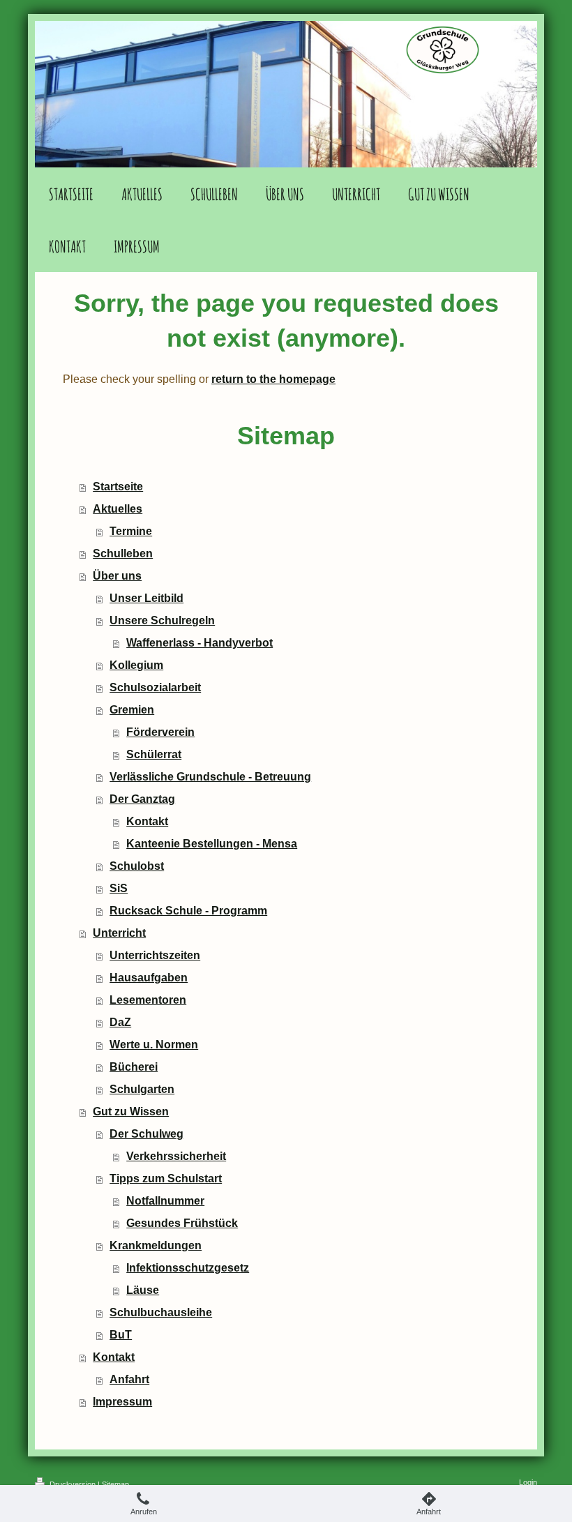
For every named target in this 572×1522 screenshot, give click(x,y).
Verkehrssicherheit (176, 1156)
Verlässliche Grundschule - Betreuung (210, 777)
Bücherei (134, 1067)
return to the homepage (273, 379)
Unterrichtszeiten (155, 955)
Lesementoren (148, 1000)
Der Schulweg (146, 1134)
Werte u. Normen (154, 1044)
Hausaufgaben (149, 978)
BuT (121, 1335)
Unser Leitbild (146, 598)
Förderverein (160, 732)
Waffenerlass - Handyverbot (199, 643)
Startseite (118, 486)
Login (528, 1482)
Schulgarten (142, 1089)
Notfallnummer (165, 1201)
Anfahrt (129, 1379)
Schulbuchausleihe (161, 1312)
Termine (131, 531)
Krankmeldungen (156, 1245)
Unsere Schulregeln (162, 620)
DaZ (120, 1022)
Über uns (117, 576)
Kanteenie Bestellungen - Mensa (211, 844)
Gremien (132, 710)
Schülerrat (153, 754)
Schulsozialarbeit (155, 687)
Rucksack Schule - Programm (188, 911)
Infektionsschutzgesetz (187, 1268)
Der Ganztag (142, 799)
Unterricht (119, 933)
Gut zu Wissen (131, 1111)
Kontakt (147, 821)
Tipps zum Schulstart (166, 1178)
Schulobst (137, 866)
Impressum (122, 1402)
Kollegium (136, 665)
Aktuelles (117, 509)
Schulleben (123, 553)
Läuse (142, 1290)
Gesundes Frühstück (182, 1223)
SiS (119, 888)
